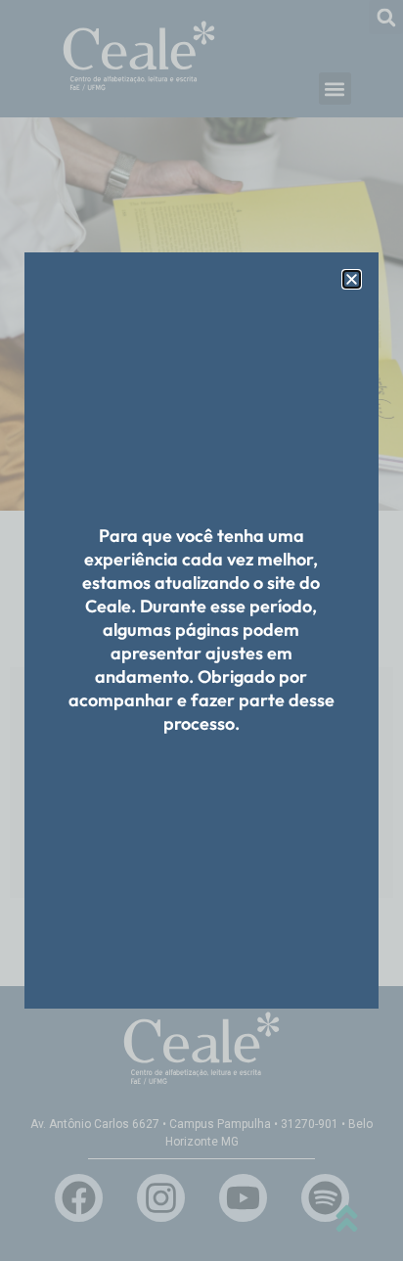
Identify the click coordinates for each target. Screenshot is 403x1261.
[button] (351, 279)
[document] (201, 630)
